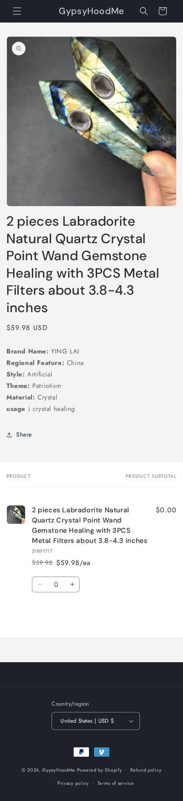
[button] (17, 11)
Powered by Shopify (99, 770)
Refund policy (145, 770)
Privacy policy (73, 783)
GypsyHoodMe (58, 770)
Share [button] (24, 434)
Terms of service (115, 783)
